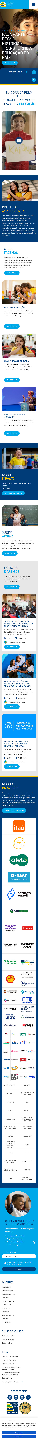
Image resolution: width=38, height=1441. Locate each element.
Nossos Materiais (8, 1301)
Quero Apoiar (6, 1304)
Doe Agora (5, 1308)
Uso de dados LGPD (9, 1360)
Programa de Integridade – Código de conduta (11, 1368)
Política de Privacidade (10, 1357)
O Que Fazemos (7, 1290)
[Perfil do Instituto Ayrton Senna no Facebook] (22, 1397)
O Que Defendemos (9, 1294)
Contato (5, 1319)
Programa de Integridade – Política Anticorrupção (11, 1373)
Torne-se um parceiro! (13, 810)
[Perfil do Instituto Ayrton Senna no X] (28, 1397)
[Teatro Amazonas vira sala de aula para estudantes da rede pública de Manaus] (19, 606)
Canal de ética (7, 1378)
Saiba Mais (8, 553)
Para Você (5, 1297)
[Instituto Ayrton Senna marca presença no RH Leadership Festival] (19, 726)
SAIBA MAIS (10, 273)
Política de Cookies (8, 1364)
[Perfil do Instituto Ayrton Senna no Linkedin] (16, 1397)
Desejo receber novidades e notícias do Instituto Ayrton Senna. (19, 1263)
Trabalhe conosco (8, 1315)
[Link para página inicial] (14, 4)
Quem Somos (6, 1287)
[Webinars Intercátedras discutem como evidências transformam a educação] (19, 666)
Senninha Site (7, 1343)
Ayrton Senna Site (8, 1336)
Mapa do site (6, 1322)
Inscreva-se (11, 1252)
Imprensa (5, 1311)
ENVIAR (18, 1269)
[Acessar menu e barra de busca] (33, 4)
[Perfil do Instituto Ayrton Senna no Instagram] (9, 1397)
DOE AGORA (8, 63)
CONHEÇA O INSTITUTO (12, 493)
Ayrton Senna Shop (9, 1339)
